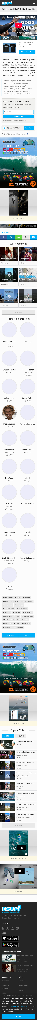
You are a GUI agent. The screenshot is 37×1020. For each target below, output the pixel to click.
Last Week (20, 736)
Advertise (21, 981)
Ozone (9, 586)
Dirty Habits (27, 597)
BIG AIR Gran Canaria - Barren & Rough (9, 301)
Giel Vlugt (28, 341)
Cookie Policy (13, 1006)
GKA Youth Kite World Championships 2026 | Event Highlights (28, 280)
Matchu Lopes (9, 424)
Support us (28, 128)
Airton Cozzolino (9, 341)
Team (20, 990)
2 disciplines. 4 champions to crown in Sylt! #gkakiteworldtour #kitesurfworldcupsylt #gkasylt (28, 259)
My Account (6, 981)
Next (25, 635)
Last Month (8, 736)
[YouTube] (17, 929)
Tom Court (9, 478)
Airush (27, 478)
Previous (11, 635)
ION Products (9, 532)
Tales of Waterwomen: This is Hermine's (9, 259)
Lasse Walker (27, 398)
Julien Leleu (9, 398)
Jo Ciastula (7, 612)
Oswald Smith (9, 450)
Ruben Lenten (28, 450)
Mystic (28, 532)
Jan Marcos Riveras (9, 608)
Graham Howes (9, 370)
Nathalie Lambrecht (28, 424)
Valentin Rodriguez (18, 627)
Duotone (6, 601)
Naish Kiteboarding (9, 558)
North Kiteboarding (27, 558)
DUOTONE (9, 504)
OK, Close (18, 1016)
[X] (8, 929)
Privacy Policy (26, 1006)
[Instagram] (12, 929)
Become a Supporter (5, 987)
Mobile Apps (23, 986)
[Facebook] (3, 929)
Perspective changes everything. (9, 280)
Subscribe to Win (27, 52)
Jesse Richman (27, 370)
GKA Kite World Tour (28, 504)
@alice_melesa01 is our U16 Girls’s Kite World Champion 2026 (28, 301)
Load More (18, 312)
